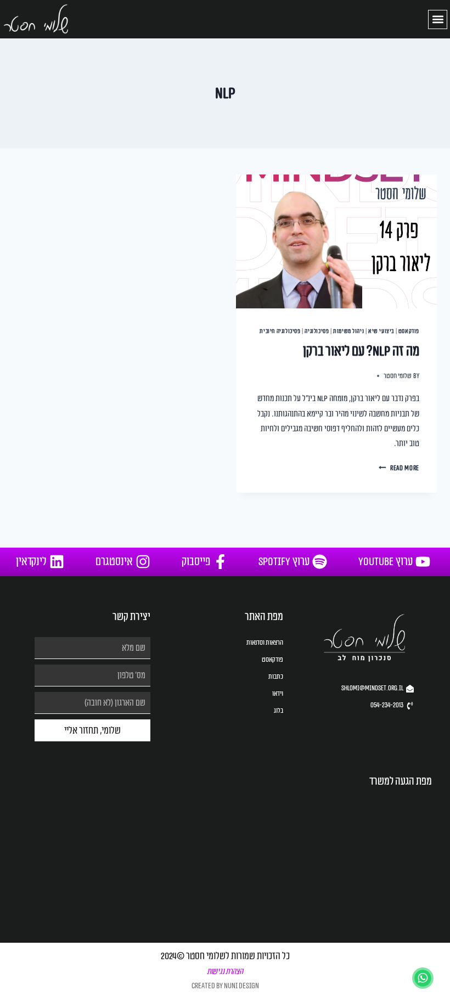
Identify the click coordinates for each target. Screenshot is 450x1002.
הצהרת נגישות (225, 971)
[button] (437, 19)
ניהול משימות (348, 331)
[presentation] (336, 241)
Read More (399, 468)
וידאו (277, 693)
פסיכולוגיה (317, 331)
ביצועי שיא (381, 331)
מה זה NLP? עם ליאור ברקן (361, 351)
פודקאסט (408, 331)
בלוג (278, 710)
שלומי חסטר (398, 376)
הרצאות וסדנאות (264, 642)
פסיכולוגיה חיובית (280, 331)
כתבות (275, 676)
